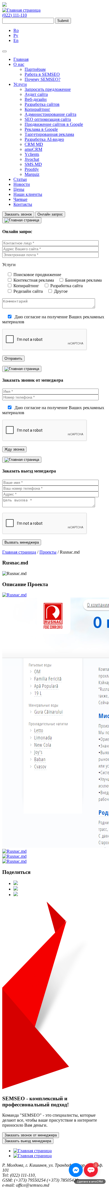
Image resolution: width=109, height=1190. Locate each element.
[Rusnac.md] (14, 594)
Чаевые (20, 199)
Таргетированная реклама (49, 134)
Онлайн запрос (50, 214)
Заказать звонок (18, 214)
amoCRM (33, 149)
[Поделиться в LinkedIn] (15, 894)
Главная (21, 59)
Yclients (32, 154)
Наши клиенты (27, 194)
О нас (18, 64)
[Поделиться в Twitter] (15, 889)
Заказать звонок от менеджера (30, 1135)
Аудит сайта (36, 94)
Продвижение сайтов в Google (54, 124)
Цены (18, 189)
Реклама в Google (41, 129)
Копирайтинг (37, 109)
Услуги (20, 84)
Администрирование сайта (50, 114)
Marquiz (32, 174)
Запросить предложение (48, 89)
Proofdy (32, 169)
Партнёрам (35, 69)
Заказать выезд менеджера (27, 1141)
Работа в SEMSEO (42, 74)
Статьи (20, 179)
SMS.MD (33, 164)
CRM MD (34, 144)
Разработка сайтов (42, 104)
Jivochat (32, 159)
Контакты (22, 204)
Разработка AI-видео (44, 139)
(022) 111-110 (14, 15)
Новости (21, 184)
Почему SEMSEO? (42, 79)
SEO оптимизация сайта (48, 119)
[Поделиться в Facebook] (15, 883)
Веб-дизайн (36, 99)
